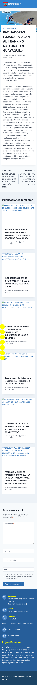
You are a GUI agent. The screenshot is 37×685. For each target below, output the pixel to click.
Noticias (6, 28)
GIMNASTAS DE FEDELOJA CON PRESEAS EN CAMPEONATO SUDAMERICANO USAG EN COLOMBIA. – (17, 332)
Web (5, 569)
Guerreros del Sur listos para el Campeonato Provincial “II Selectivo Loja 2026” (18, 381)
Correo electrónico (11, 560)
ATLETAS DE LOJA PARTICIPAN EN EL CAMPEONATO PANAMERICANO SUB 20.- (27, 177)
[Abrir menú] (33, 3)
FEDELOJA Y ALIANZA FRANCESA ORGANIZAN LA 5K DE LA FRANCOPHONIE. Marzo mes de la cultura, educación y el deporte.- (17, 478)
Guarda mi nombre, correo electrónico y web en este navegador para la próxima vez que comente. (19, 576)
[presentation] (18, 215)
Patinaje (13, 28)
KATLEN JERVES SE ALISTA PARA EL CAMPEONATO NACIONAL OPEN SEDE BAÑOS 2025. (9, 179)
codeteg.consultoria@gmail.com (15, 55)
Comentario (9, 524)
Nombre (7, 551)
